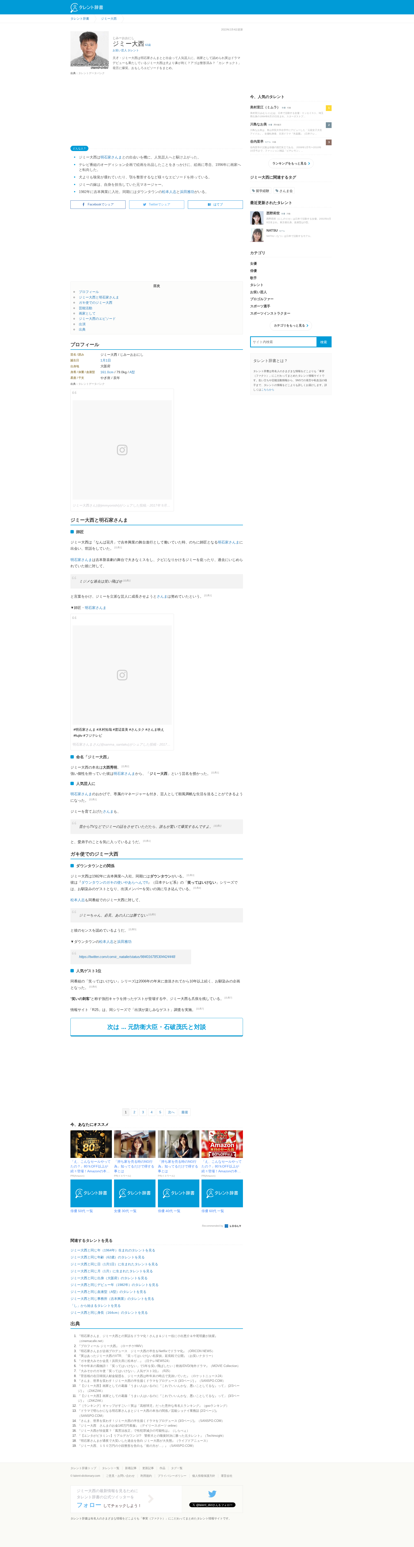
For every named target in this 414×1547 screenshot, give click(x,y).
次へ (171, 1112)
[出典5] (152, 914)
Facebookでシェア (101, 204)
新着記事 (131, 1468)
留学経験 (262, 191)
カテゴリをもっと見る (289, 325)
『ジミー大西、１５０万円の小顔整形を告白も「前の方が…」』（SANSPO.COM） (137, 1446)
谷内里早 (257, 141)
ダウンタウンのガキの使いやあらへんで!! (114, 882)
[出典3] (190, 875)
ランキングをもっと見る (289, 163)
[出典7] (228, 997)
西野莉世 (273, 213)
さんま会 (286, 191)
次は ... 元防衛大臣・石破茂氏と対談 (156, 1026)
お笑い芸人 (120, 50)
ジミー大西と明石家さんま (99, 297)
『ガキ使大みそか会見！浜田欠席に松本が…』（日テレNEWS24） (124, 1361)
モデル (268, 142)
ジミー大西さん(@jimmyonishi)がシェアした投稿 (109, 505)
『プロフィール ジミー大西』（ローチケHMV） (111, 1346)
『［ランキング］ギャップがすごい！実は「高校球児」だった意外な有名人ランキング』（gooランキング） (153, 1405)
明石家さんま (111, 157)
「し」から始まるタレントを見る (95, 1306)
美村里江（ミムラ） (265, 107)
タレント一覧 (110, 1468)
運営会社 (226, 1475)
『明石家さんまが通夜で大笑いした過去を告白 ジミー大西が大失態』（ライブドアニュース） (143, 1440)
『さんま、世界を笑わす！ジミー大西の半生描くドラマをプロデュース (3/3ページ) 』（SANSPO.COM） (151, 1381)
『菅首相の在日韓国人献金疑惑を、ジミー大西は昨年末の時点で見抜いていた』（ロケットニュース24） (151, 1376)
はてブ (218, 204)
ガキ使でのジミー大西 (95, 302)
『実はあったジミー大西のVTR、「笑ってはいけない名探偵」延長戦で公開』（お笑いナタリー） (146, 1356)
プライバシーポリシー (172, 1475)
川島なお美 (258, 124)
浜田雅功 (187, 192)
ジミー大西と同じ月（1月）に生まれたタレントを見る (111, 1271)
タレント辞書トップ (83, 1468)
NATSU (272, 230)
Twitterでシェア (159, 204)
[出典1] (118, 547)
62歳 (148, 44)
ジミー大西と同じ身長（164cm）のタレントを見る (109, 1312)
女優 (284, 108)
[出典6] (93, 986)
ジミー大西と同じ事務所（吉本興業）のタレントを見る (112, 1299)
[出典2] (125, 766)
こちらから (267, 389)
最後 (184, 1112)
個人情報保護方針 (203, 1475)
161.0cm (107, 372)
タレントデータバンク (91, 73)
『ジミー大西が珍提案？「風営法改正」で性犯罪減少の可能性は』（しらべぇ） (134, 1430)
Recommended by (213, 1225)
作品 (162, 1468)
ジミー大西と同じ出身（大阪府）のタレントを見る (109, 1278)
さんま (162, 596)
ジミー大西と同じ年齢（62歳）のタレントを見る (107, 1257)
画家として (87, 313)
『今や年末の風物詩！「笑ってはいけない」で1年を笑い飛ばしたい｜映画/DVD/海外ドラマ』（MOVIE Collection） (159, 1366)
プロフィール (89, 292)
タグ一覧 (177, 1468)
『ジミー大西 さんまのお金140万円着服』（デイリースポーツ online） (128, 1425)
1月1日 (105, 360)
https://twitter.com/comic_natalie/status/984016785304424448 (127, 957)
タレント (133, 50)
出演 (82, 324)
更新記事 (148, 1468)
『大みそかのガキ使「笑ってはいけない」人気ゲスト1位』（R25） (125, 1371)
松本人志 (169, 192)
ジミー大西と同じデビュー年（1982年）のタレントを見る (114, 1285)
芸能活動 (85, 308)
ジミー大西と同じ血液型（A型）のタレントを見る (108, 1292)
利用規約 (146, 1475)
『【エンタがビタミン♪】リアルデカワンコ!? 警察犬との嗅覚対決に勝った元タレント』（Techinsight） (151, 1435)
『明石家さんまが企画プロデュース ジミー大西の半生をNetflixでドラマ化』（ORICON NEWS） (146, 1351)
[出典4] (197, 888)
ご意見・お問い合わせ (120, 1475)
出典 (82, 329)
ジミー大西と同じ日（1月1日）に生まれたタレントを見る (114, 1264)
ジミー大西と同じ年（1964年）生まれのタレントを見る (112, 1250)
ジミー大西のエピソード (97, 319)
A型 (132, 372)
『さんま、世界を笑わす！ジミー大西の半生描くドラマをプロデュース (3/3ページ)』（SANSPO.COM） (151, 1421)
